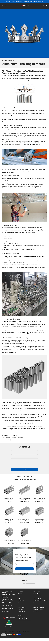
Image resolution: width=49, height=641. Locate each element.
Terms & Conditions (37, 596)
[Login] (43, 5)
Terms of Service (37, 598)
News (19, 605)
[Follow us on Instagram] (22, 618)
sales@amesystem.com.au (29, 583)
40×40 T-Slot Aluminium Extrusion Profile (9, 499)
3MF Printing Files (22, 611)
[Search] (5, 5)
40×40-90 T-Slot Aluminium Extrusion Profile (24, 520)
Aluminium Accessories (8, 60)
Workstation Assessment (39, 605)
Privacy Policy (36, 593)
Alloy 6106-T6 (14, 267)
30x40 (29, 413)
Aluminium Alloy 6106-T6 (19, 229)
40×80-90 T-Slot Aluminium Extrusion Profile (24, 541)
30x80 (24, 413)
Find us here (40, 1)
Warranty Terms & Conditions (40, 600)
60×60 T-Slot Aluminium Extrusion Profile (39, 520)
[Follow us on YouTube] (26, 618)
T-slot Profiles (20, 437)
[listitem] (11, 440)
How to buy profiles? (38, 609)
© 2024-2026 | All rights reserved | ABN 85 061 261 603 (19, 631)
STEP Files (20, 609)
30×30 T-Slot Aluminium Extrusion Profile (24, 499)
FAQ (19, 598)
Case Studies (21, 600)
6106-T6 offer (5, 326)
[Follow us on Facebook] (19, 618)
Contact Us (20, 593)
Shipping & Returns (37, 602)
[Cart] (46, 5)
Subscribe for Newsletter (39, 607)
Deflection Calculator (38, 611)
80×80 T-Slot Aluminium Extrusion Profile (9, 541)
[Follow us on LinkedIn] (29, 618)
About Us (20, 596)
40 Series (16, 350)
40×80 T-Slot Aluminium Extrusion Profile (39, 499)
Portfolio (20, 602)
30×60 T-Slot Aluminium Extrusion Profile (9, 520)
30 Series (35, 349)
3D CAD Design (21, 607)
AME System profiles (9, 346)
